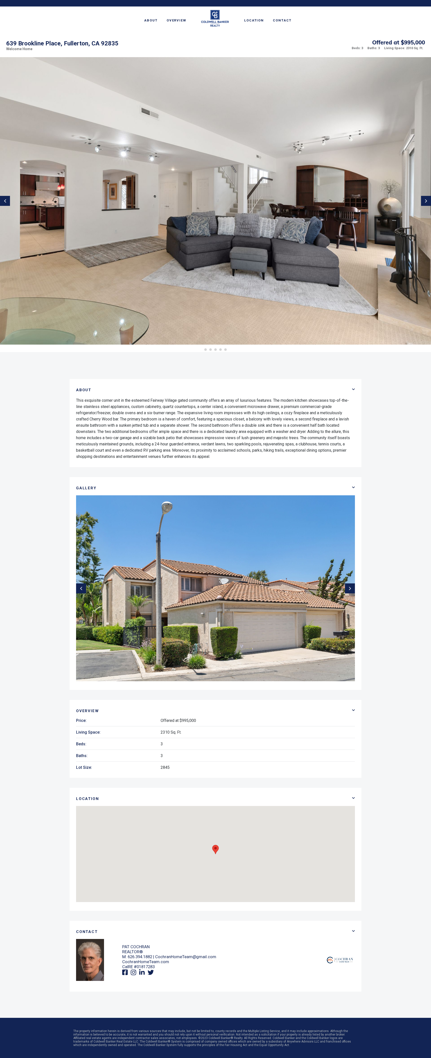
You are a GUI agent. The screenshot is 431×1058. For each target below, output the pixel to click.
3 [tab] (215, 349)
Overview (176, 20)
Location (254, 20)
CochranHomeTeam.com (145, 961)
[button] (215, 849)
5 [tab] (225, 349)
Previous (5, 201)
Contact (282, 20)
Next (426, 201)
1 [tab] (205, 349)
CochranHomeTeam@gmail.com (185, 956)
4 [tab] (220, 349)
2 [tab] (210, 349)
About (151, 20)
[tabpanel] (215, 201)
